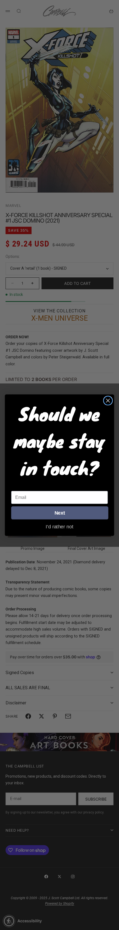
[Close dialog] (108, 400)
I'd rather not (59, 526)
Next (60, 512)
